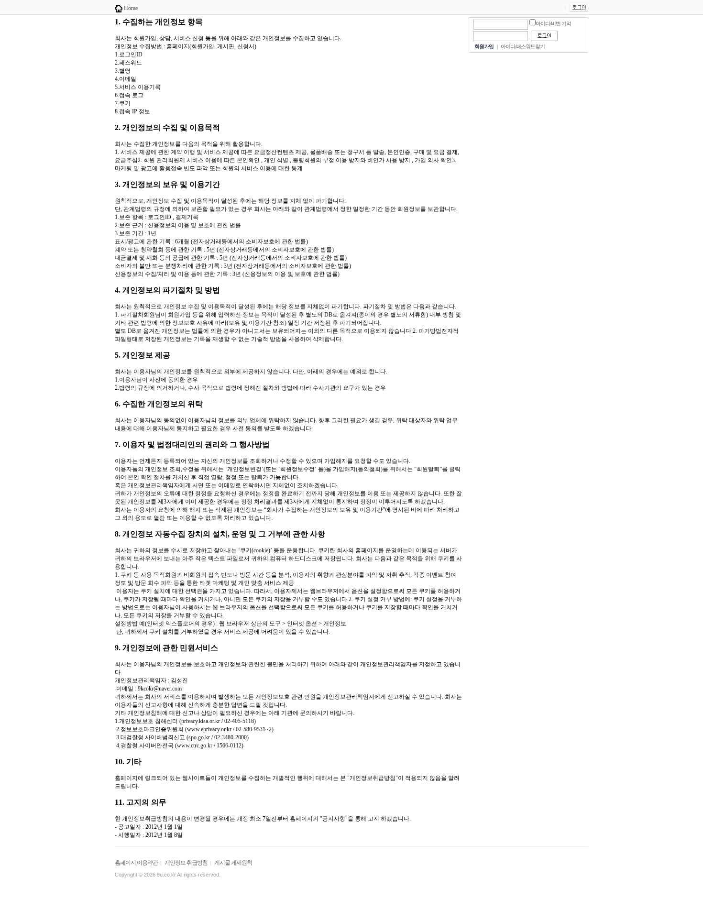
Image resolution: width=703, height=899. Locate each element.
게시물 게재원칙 (233, 862)
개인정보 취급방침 (186, 862)
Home (130, 8)
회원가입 (484, 46)
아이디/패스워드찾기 (523, 46)
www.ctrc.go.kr (194, 745)
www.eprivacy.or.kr (209, 729)
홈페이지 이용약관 (136, 862)
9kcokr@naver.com (160, 688)
